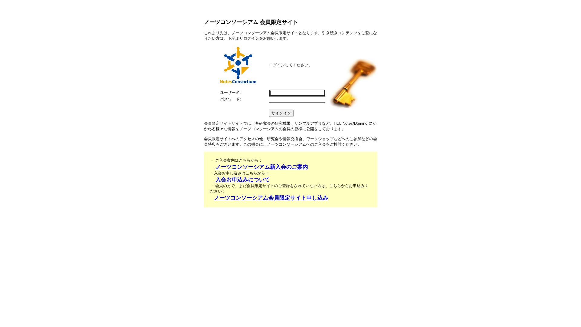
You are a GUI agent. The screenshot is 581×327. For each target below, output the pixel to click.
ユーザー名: (230, 92)
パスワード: (230, 99)
